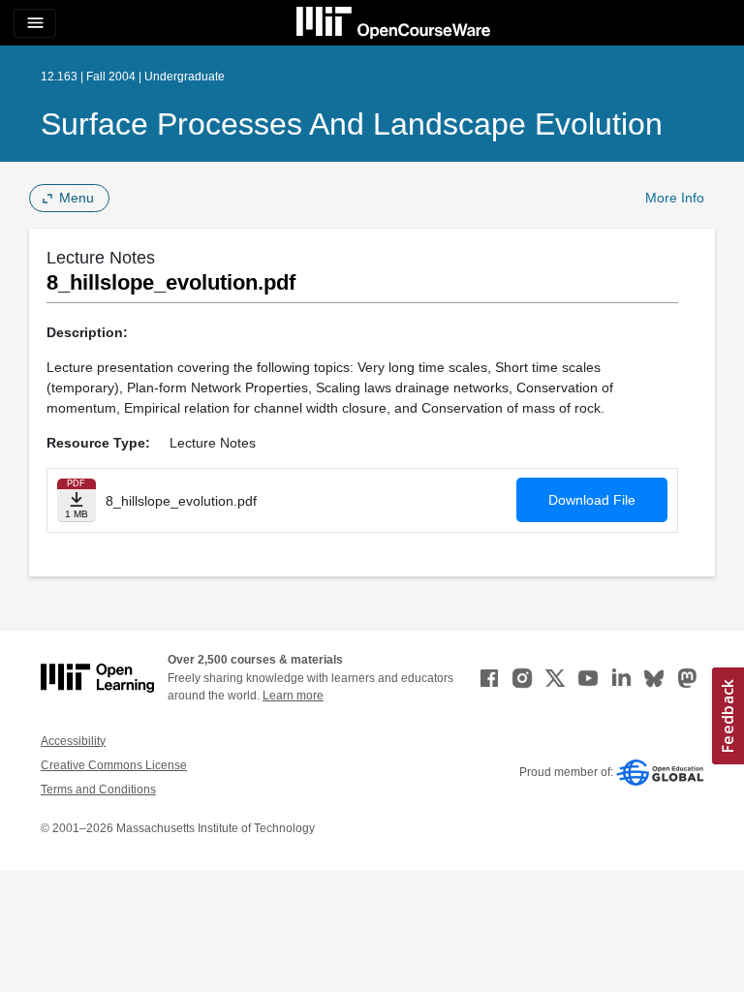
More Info (674, 197)
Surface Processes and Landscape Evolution (352, 124)
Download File (592, 500)
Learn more (293, 695)
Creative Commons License (114, 765)
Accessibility (73, 741)
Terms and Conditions (98, 789)
